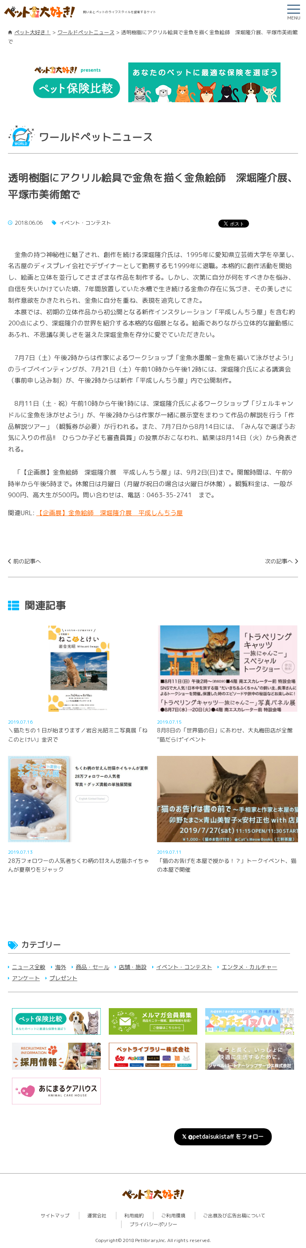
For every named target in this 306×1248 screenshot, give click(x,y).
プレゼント (63, 978)
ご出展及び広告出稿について (234, 1215)
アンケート (26, 978)
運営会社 (96, 1215)
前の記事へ (27, 561)
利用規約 (133, 1215)
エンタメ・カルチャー (249, 967)
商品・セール (92, 967)
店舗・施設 (133, 967)
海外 (60, 967)
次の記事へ (279, 561)
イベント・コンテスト (184, 967)
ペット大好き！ (32, 32)
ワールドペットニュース (85, 32)
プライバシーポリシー (153, 1224)
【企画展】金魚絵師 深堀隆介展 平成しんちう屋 (109, 512)
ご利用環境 (173, 1215)
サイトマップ (55, 1215)
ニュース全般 (28, 967)
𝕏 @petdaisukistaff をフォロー (223, 1136)
